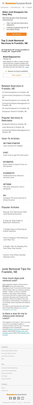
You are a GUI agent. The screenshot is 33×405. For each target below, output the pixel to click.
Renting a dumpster (14, 329)
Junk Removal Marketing (8, 370)
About (3, 388)
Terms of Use (27, 402)
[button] (10, 398)
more (27, 67)
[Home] (18, 3)
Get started (16, 34)
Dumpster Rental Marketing (9, 368)
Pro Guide (4, 376)
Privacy (20, 402)
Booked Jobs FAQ (6, 373)
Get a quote (16, 75)
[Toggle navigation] (3, 3)
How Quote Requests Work (9, 350)
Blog (2, 359)
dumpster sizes (20, 331)
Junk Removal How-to (8, 356)
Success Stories (6, 378)
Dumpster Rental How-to (8, 353)
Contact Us (4, 390)
